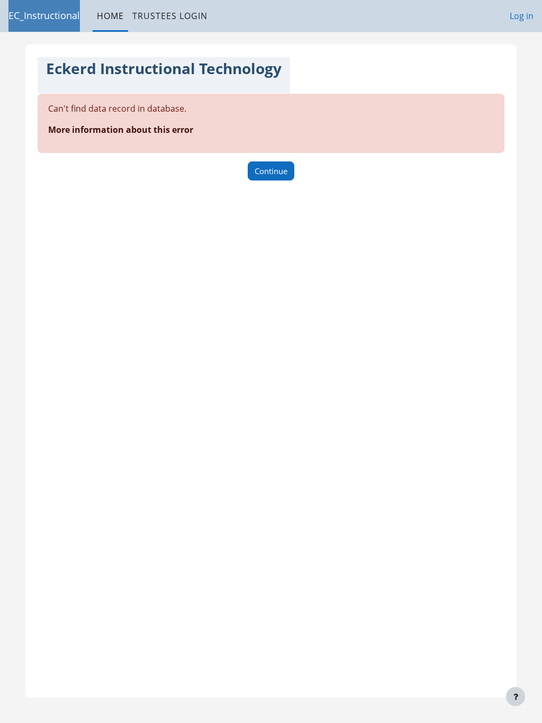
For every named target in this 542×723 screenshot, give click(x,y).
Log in (522, 16)
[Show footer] (515, 696)
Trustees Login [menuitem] (169, 16)
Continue (271, 171)
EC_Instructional (44, 15)
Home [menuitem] (110, 16)
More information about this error (120, 129)
